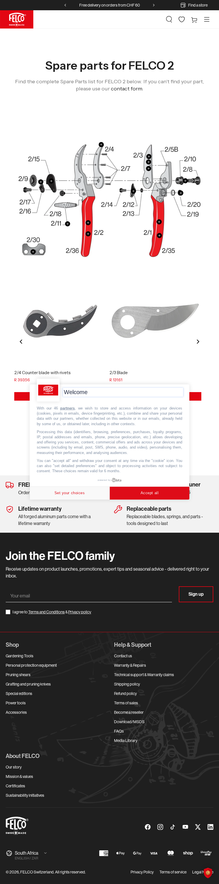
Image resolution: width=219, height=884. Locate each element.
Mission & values (19, 776)
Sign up (196, 594)
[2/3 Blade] (155, 321)
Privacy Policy (142, 872)
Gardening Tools (19, 656)
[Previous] (21, 341)
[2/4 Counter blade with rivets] (60, 321)
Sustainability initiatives (25, 795)
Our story (14, 767)
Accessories (16, 712)
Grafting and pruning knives (28, 684)
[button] (169, 19)
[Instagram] (160, 827)
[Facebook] (148, 827)
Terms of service (172, 872)
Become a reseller (129, 712)
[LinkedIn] (210, 827)
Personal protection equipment (31, 665)
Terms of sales (126, 703)
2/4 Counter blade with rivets (42, 372)
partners (67, 408)
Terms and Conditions (46, 612)
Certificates (15, 786)
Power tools (16, 703)
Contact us (123, 656)
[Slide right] (153, 5)
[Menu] (206, 19)
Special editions (19, 693)
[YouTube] (185, 827)
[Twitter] (198, 827)
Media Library (125, 740)
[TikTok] (173, 827)
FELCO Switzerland (37, 872)
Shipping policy (127, 684)
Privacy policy (79, 612)
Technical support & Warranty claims (144, 674)
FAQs (119, 731)
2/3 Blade (119, 372)
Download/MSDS (129, 721)
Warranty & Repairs (130, 665)
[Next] (197, 341)
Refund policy (125, 693)
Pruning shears (18, 674)
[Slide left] (65, 5)
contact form (126, 89)
